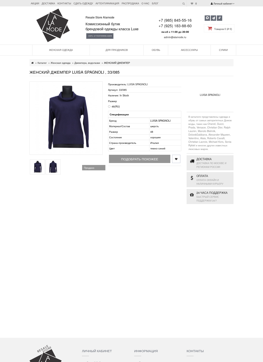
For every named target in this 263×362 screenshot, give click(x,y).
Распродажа (130, 3)
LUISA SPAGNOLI (137, 84)
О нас (145, 3)
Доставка (48, 3)
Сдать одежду (83, 3)
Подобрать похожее (139, 159)
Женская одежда (61, 50)
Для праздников (117, 50)
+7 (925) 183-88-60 (175, 25)
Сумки (223, 50)
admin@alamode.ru (175, 37)
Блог (155, 3)
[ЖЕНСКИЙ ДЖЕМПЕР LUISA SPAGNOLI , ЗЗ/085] (66, 118)
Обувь (156, 50)
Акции (35, 3)
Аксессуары (189, 50)
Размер (112, 101)
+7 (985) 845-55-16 (175, 20)
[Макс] (207, 18)
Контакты (64, 3)
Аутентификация (107, 3)
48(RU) (116, 106)
